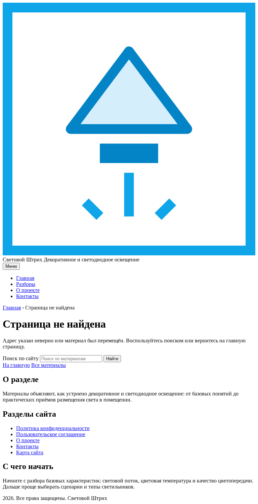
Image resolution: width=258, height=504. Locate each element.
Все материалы (48, 365)
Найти (112, 358)
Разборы (25, 284)
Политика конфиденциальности (53, 428)
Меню (11, 266)
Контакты (27, 296)
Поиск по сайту (21, 358)
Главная (25, 278)
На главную (16, 365)
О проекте (28, 290)
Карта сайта (29, 452)
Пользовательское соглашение (50, 434)
